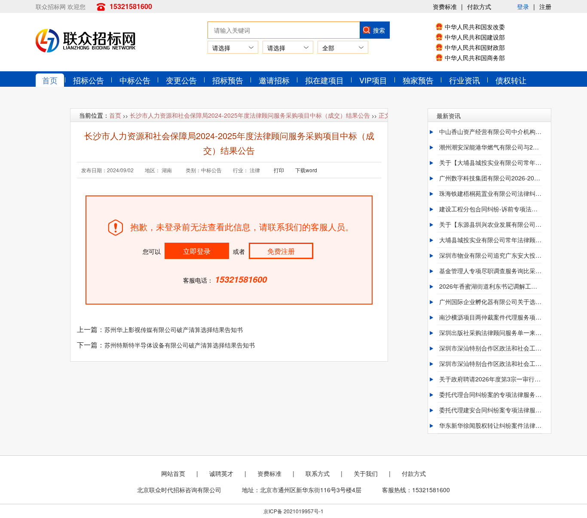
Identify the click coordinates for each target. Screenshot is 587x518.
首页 (50, 79)
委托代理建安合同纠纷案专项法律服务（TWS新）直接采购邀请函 (490, 409)
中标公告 (134, 79)
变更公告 (181, 79)
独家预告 (418, 79)
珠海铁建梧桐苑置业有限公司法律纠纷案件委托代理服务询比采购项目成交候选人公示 (490, 193)
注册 (545, 6)
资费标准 (445, 6)
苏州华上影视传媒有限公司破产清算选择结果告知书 (173, 329)
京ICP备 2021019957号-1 (293, 511)
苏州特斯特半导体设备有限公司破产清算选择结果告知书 (179, 345)
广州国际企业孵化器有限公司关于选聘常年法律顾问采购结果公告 (490, 301)
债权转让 (510, 79)
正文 (385, 115)
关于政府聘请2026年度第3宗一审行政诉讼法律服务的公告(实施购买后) (490, 379)
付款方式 (479, 6)
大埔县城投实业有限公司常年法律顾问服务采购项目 (490, 239)
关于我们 (366, 473)
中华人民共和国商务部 (475, 57)
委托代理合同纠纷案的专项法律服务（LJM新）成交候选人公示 (490, 394)
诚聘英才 (221, 473)
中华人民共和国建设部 (475, 37)
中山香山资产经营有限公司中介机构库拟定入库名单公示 (490, 131)
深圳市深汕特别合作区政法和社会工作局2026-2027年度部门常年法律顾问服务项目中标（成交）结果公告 (490, 363)
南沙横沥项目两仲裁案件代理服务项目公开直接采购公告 (490, 317)
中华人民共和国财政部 (475, 47)
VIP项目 (373, 79)
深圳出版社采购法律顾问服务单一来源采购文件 (490, 332)
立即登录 (197, 251)
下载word (306, 170)
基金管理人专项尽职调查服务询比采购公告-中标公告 (490, 270)
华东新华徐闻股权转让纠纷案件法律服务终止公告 (490, 425)
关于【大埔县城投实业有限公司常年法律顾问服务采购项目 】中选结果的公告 (490, 162)
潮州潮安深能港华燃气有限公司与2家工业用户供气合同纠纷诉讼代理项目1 (490, 147)
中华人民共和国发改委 (475, 26)
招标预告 (227, 79)
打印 (279, 170)
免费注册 (281, 251)
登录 (523, 6)
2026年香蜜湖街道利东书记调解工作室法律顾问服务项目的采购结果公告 (490, 286)
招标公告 (88, 79)
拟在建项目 (324, 79)
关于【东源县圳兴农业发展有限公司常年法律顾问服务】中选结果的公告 (490, 224)
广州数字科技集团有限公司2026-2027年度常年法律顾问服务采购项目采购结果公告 (490, 178)
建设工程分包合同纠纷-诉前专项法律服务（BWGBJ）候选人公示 (490, 208)
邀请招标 (274, 79)
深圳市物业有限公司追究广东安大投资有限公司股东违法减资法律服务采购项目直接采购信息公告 (490, 255)
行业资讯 (464, 79)
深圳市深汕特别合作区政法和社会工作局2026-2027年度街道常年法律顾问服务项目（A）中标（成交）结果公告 (490, 348)
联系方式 (318, 473)
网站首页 (173, 473)
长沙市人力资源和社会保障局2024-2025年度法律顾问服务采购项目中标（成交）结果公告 (250, 115)
